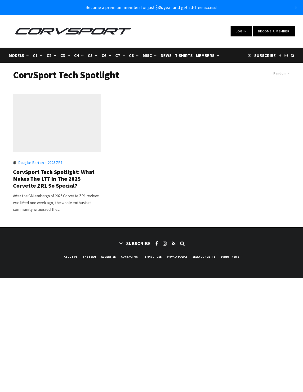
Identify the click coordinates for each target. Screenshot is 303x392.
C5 (90, 55)
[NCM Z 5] (57, 123)
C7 (117, 55)
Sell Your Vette (203, 256)
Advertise (108, 256)
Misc (147, 55)
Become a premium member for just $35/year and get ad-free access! (151, 7)
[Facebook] (280, 55)
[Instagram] (286, 55)
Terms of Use (152, 256)
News (166, 55)
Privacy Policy (177, 256)
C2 (49, 55)
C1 (35, 55)
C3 (62, 55)
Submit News (230, 256)
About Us (70, 256)
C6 (104, 55)
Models (16, 55)
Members (205, 55)
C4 (76, 55)
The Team (89, 256)
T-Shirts (184, 55)
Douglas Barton (31, 162)
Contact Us (129, 256)
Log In (241, 31)
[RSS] (173, 243)
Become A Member (274, 31)
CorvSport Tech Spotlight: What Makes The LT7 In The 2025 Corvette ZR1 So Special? (53, 179)
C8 (131, 55)
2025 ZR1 (55, 162)
